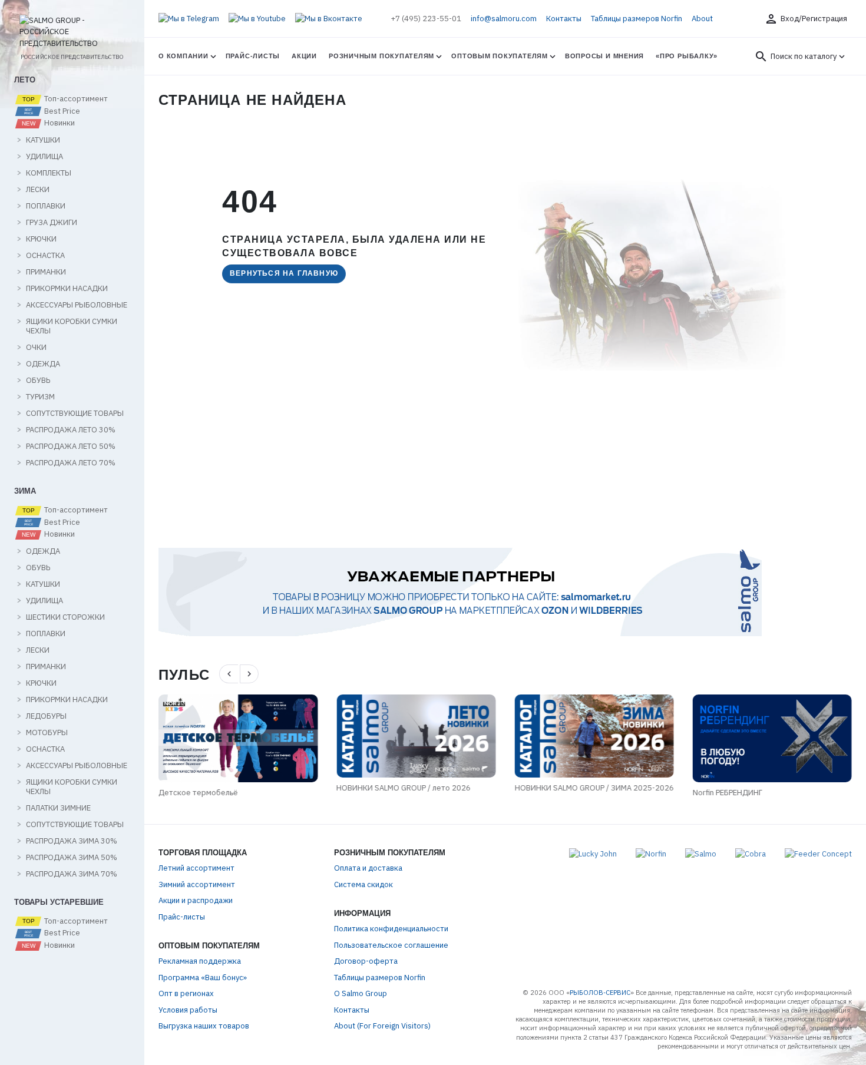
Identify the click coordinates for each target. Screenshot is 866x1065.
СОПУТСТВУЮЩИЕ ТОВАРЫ (75, 413)
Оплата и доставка (368, 868)
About (702, 19)
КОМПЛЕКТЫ (48, 173)
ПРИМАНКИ (46, 272)
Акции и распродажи (195, 900)
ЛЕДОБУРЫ (46, 716)
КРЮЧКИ (41, 239)
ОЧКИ (36, 347)
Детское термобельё (198, 793)
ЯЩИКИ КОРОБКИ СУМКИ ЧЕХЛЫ (71, 326)
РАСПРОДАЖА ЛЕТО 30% (70, 430)
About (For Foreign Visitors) (382, 1026)
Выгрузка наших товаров (203, 1026)
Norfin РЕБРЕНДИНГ (727, 793)
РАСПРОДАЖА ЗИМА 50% (71, 857)
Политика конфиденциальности (391, 929)
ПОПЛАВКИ (45, 206)
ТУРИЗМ (40, 397)
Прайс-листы (253, 55)
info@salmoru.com (504, 19)
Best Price (61, 111)
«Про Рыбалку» (687, 55)
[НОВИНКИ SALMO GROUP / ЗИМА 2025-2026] (593, 736)
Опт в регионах (186, 993)
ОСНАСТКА (45, 255)
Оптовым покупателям (499, 55)
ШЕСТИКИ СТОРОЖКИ (65, 617)
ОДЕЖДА (43, 364)
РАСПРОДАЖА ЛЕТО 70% (70, 463)
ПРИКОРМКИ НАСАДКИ (67, 288)
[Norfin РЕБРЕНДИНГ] (772, 738)
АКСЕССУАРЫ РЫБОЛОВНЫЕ (76, 305)
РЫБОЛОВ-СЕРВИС (600, 992)
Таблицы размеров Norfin (636, 19)
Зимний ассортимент (196, 884)
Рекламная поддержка (199, 961)
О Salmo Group (360, 993)
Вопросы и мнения (604, 55)
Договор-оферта (366, 961)
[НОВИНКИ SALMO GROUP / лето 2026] (415, 736)
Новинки (58, 123)
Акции (304, 55)
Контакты (563, 19)
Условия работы (187, 1010)
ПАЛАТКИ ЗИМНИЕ (58, 808)
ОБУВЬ (38, 380)
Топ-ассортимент (75, 99)
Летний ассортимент (196, 868)
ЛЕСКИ (37, 189)
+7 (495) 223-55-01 (426, 19)
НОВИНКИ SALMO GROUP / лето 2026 (403, 788)
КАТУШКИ (43, 140)
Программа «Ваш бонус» (202, 978)
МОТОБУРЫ (47, 732)
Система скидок (363, 884)
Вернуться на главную (284, 273)
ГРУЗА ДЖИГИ (51, 222)
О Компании (183, 55)
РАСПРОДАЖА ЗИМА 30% (71, 841)
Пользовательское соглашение (391, 945)
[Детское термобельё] (238, 738)
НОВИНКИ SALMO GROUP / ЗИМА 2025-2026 (593, 788)
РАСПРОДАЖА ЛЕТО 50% (70, 446)
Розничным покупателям (381, 55)
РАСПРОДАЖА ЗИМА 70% (71, 874)
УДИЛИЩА (44, 156)
